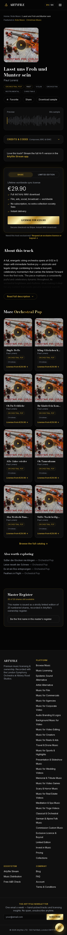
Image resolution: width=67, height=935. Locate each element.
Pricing (39, 852)
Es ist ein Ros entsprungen (27, 569)
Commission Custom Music (49, 827)
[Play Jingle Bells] (18, 332)
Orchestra (52, 87)
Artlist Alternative (44, 685)
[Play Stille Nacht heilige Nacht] (49, 499)
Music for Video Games (48, 783)
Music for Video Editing (48, 729)
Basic (21, 174)
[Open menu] (60, 5)
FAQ (38, 876)
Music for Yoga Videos (47, 808)
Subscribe (55, 917)
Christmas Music (33, 20)
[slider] (33, 120)
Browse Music (43, 665)
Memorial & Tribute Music (49, 778)
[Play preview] (21, 45)
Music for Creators (45, 734)
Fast (28, 87)
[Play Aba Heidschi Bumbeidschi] (18, 499)
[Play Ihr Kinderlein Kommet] (49, 388)
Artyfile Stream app (17, 156)
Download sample (48, 99)
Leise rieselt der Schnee (26, 564)
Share (29, 99)
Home (6, 16)
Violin (39, 87)
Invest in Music (43, 847)
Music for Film (43, 690)
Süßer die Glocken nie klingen (29, 560)
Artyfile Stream (11, 871)
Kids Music (16, 16)
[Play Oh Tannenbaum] (49, 443)
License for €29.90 (33, 220)
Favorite (12, 99)
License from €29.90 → (17, 367)
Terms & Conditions (46, 887)
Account (40, 881)
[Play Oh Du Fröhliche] (18, 388)
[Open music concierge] (59, 927)
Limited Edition (46, 174)
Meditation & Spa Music (48, 803)
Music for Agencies (46, 700)
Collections (41, 858)
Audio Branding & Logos (48, 715)
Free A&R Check (12, 881)
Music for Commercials (47, 695)
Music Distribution (13, 876)
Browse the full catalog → (33, 543)
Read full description (18, 296)
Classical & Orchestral (47, 813)
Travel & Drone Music (47, 745)
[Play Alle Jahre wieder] (18, 443)
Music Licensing (44, 670)
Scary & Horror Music (47, 788)
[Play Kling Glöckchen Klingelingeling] (49, 332)
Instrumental (12, 91)
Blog (38, 871)
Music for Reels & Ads (47, 740)
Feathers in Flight (22, 573)
